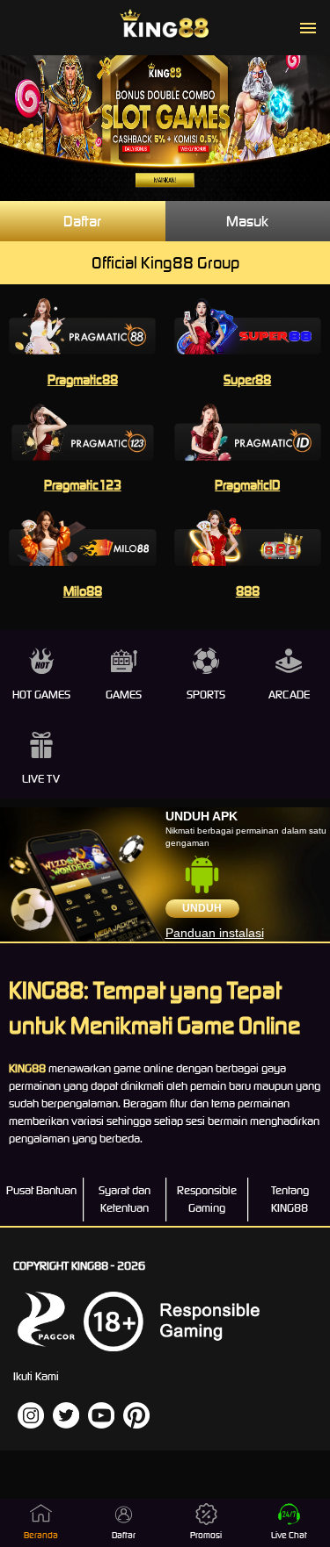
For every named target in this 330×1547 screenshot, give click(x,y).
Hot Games (41, 694)
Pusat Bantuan (41, 1190)
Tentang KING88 (290, 1199)
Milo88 (82, 591)
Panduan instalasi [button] (214, 933)
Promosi (206, 1535)
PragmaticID (247, 484)
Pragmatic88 (83, 379)
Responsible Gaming (207, 1199)
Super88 (247, 379)
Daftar (82, 221)
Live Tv (41, 778)
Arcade (289, 694)
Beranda (41, 1535)
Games (124, 694)
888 (248, 591)
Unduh (202, 908)
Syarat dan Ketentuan (124, 1199)
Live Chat (289, 1535)
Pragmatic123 (82, 484)
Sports (206, 694)
